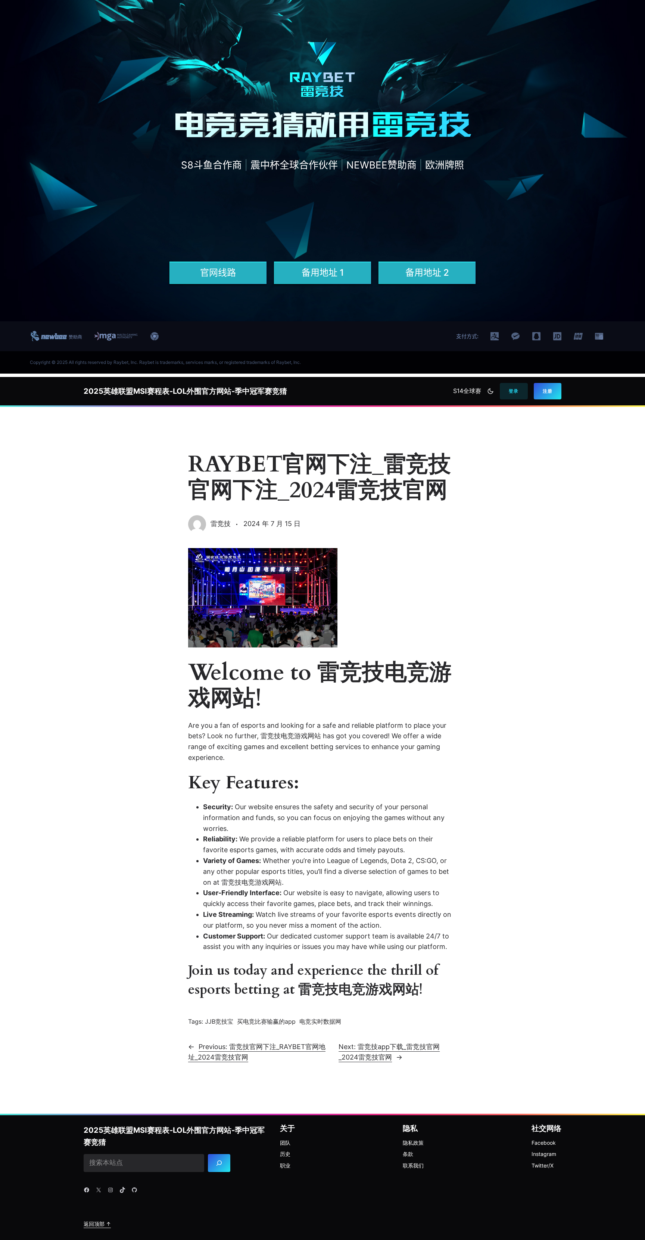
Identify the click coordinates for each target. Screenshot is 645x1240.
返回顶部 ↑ (97, 1224)
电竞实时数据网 (320, 1021)
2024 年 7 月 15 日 (271, 524)
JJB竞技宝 (219, 1021)
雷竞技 (221, 524)
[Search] (219, 1163)
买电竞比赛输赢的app (266, 1021)
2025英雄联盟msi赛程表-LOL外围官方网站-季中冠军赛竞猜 (185, 391)
